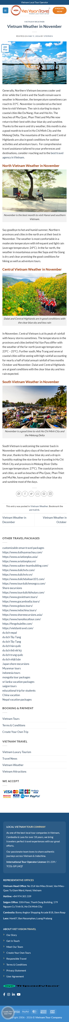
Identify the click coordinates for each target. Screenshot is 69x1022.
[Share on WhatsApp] (19, 494)
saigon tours (9, 686)
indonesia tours (11, 672)
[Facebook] (4, 994)
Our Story (11, 935)
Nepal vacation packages (17, 699)
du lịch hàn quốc (11, 646)
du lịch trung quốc (12, 655)
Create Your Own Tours (18, 952)
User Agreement (15, 976)
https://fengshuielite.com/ (17, 623)
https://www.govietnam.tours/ (20, 597)
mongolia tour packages (16, 677)
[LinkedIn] (13, 994)
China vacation (11, 695)
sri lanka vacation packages (18, 681)
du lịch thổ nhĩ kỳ (12, 650)
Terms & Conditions (13, 725)
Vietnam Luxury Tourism (16, 752)
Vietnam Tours (10, 718)
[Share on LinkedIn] (50, 494)
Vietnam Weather (34, 21)
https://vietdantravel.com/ (17, 628)
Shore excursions (12, 588)
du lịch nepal (9, 632)
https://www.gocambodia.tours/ (21, 601)
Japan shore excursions (15, 663)
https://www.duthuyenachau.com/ (22, 552)
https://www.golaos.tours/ (17, 605)
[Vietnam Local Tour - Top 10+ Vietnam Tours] (30, 10)
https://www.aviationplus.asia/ (20, 556)
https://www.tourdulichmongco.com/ (23, 583)
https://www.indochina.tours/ (19, 610)
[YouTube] (19, 994)
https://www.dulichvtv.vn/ (17, 574)
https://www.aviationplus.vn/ (19, 561)
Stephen (48, 36)
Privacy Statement (16, 970)
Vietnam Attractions (14, 771)
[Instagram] (8, 994)
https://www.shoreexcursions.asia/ (22, 614)
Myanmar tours (11, 668)
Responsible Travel (16, 958)
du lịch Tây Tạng (11, 637)
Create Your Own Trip (15, 731)
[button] (5, 10)
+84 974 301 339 (22, 896)
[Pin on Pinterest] (44, 494)
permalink (34, 509)
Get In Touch (13, 940)
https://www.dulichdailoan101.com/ (23, 579)
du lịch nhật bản (11, 659)
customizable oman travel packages (23, 547)
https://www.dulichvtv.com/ (18, 570)
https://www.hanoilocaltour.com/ (21, 619)
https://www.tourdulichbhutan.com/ (23, 592)
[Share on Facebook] (25, 494)
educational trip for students (18, 690)
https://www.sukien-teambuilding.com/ (25, 565)
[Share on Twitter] (31, 494)
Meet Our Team (14, 946)
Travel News (9, 758)
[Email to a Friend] (38, 494)
